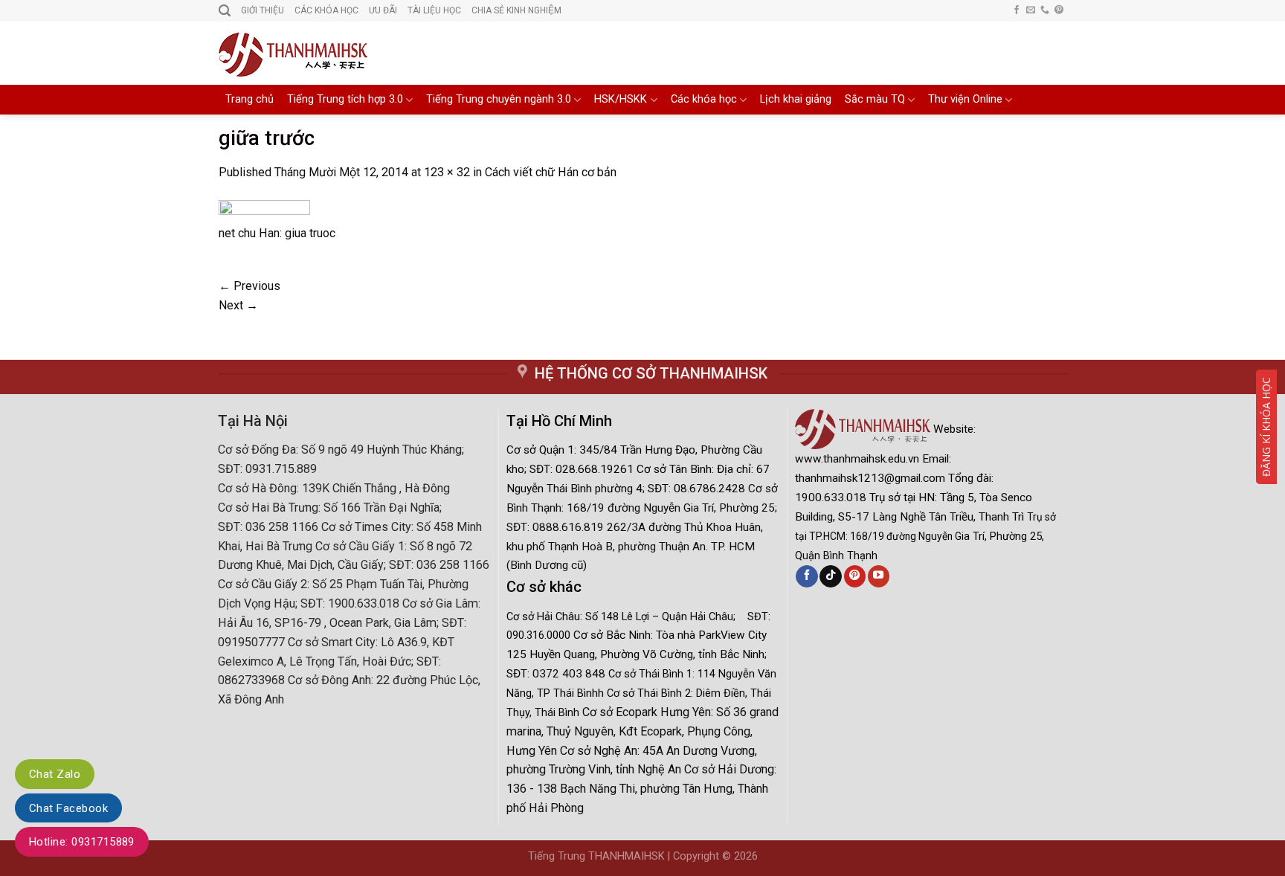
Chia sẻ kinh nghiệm (516, 10)
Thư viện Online (965, 99)
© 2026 (740, 856)
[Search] (225, 11)
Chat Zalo (54, 774)
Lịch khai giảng (795, 99)
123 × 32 (447, 172)
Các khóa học (704, 99)
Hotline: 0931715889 (82, 841)
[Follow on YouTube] (878, 576)
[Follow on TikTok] (830, 576)
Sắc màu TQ (875, 99)
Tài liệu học (434, 10)
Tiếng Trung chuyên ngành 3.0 (498, 99)
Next (238, 305)
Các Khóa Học (326, 10)
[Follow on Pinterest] (1058, 10)
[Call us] (1044, 10)
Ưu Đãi (383, 10)
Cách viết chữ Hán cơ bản (550, 172)
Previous (249, 286)
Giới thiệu (262, 10)
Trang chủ (249, 99)
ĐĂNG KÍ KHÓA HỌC (1266, 427)
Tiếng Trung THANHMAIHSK (596, 856)
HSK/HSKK (620, 99)
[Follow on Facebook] (1016, 10)
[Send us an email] (1030, 10)
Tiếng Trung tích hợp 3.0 (345, 99)
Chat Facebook (68, 808)
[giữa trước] (264, 211)
